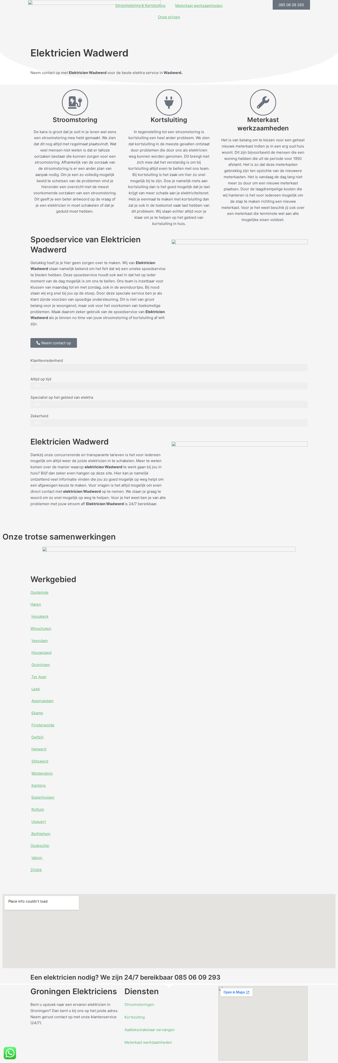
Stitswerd (39, 761)
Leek (35, 689)
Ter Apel (38, 676)
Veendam (39, 640)
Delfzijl (37, 737)
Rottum (37, 809)
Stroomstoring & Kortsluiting (140, 5)
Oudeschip (39, 845)
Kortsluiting (134, 1017)
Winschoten (40, 628)
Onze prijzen (169, 17)
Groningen (40, 664)
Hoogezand (41, 652)
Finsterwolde (42, 725)
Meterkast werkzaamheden (199, 5)
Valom (37, 857)
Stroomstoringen (139, 1004)
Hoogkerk (39, 616)
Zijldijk (36, 869)
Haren (35, 604)
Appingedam (42, 700)
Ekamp (37, 713)
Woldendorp (42, 773)
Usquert (38, 821)
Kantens (38, 785)
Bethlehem (40, 833)
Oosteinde (39, 592)
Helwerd (38, 749)
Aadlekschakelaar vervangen (149, 1029)
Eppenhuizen (42, 797)
